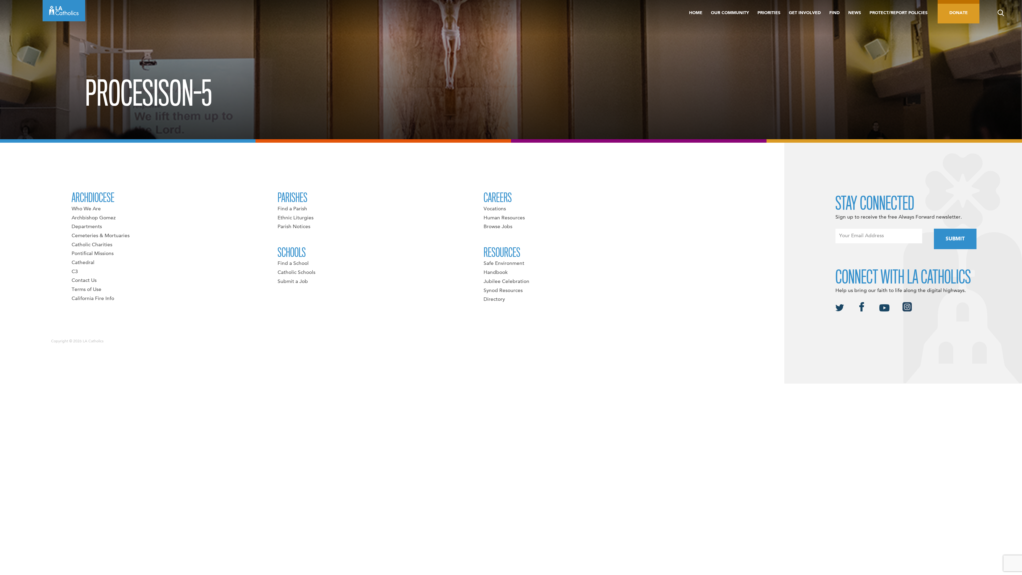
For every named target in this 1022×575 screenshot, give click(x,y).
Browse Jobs (498, 226)
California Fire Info (93, 298)
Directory (494, 299)
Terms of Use (86, 289)
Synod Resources (503, 290)
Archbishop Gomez (94, 218)
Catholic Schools (296, 272)
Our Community (730, 13)
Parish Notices (294, 226)
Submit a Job (293, 281)
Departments (87, 226)
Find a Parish (292, 209)
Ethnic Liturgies (296, 218)
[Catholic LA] (64, 10)
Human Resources (504, 218)
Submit (955, 239)
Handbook (496, 272)
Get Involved (805, 13)
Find (834, 13)
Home (695, 13)
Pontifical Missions (93, 253)
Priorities (768, 13)
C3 (75, 271)
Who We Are (86, 209)
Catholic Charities (92, 245)
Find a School (293, 263)
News (854, 13)
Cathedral (83, 262)
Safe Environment (504, 263)
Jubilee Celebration (506, 281)
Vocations (495, 209)
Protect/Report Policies (898, 13)
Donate (958, 13)
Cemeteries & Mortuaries (101, 236)
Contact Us (84, 280)
